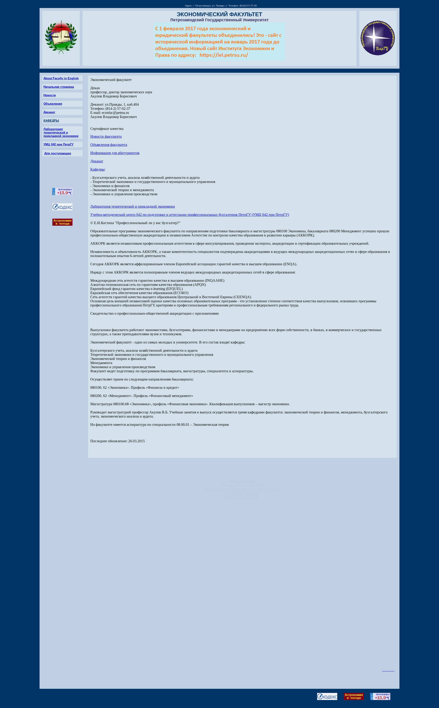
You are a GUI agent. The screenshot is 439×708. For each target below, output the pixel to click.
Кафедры (97, 169)
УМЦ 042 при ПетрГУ (58, 144)
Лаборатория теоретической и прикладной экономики (60, 132)
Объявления (52, 103)
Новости (49, 95)
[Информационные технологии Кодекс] (62, 209)
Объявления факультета (108, 145)
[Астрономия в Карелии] (62, 224)
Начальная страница (58, 86)
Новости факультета (106, 136)
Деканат (49, 112)
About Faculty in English (61, 78)
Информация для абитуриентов (114, 153)
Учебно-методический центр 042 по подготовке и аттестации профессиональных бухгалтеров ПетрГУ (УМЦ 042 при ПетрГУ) (189, 215)
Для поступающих (57, 153)
